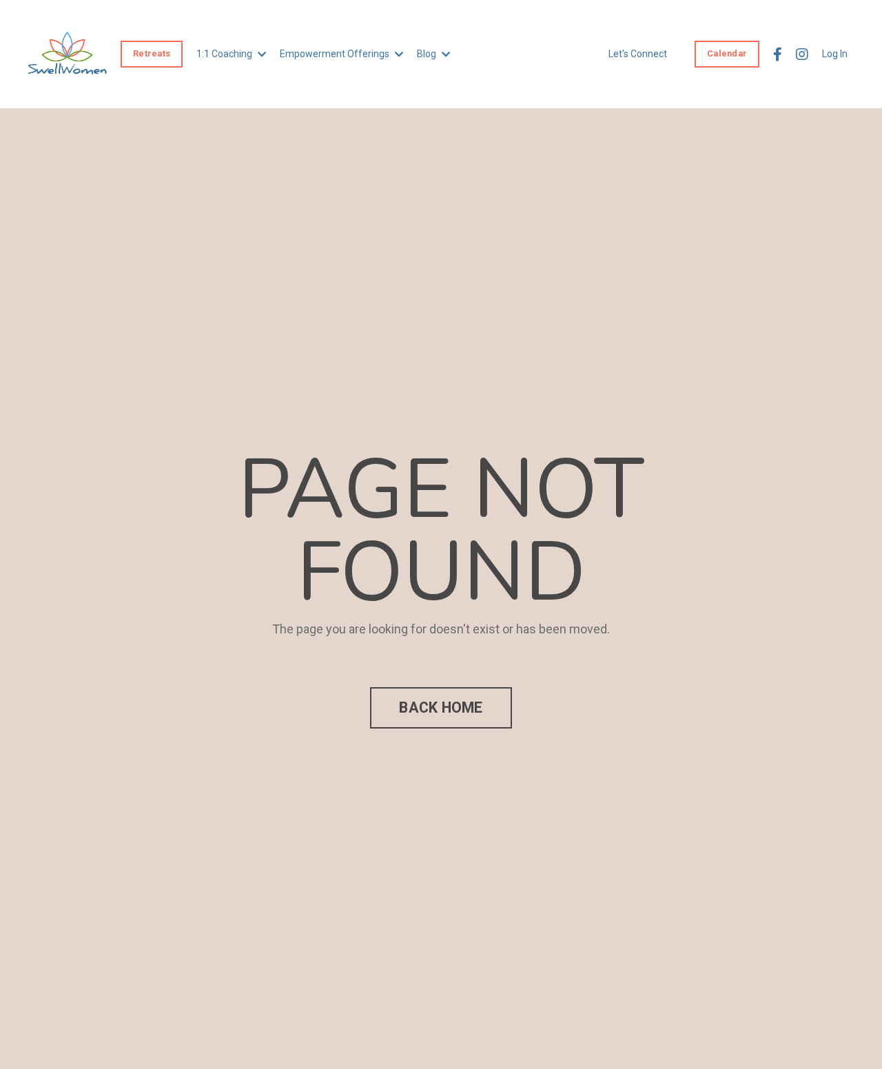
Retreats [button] (151, 53)
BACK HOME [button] (440, 707)
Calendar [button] (727, 53)
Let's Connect (637, 53)
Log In (835, 53)
